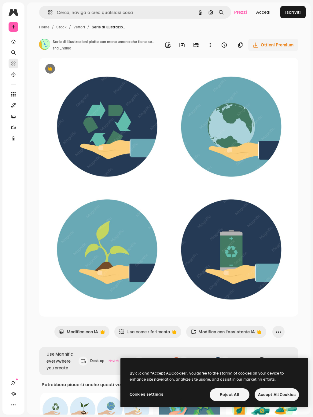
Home (44, 27)
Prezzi (240, 12)
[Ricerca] (13, 52)
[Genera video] (13, 127)
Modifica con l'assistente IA (223, 333)
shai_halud (62, 48)
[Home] (13, 41)
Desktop (104, 360)
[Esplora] (13, 74)
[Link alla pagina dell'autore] (44, 45)
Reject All (229, 394)
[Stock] (13, 63)
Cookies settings (146, 394)
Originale (79, 69)
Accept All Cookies (277, 394)
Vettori (79, 27)
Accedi (263, 12)
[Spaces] (13, 105)
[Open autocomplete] (47, 12)
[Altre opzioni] (210, 45)
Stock (61, 27)
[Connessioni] (13, 383)
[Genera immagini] (13, 116)
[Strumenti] (13, 94)
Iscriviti (293, 12)
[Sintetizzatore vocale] (13, 138)
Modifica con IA (78, 333)
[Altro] (13, 405)
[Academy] (13, 394)
